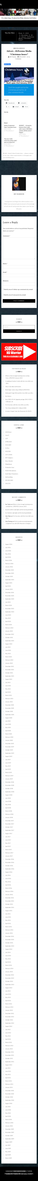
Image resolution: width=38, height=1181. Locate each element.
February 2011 (9, 1084)
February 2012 (9, 1045)
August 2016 (8, 872)
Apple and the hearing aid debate (24, 509)
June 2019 (8, 763)
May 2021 (8, 689)
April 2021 (8, 692)
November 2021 (9, 669)
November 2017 (9, 824)
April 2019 (8, 769)
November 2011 (9, 1055)
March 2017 (8, 849)
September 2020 (9, 714)
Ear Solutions (8, 513)
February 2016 (9, 891)
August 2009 (8, 1142)
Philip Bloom (8, 464)
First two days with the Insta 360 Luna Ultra (17, 405)
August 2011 (8, 1065)
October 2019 (9, 750)
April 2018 (8, 807)
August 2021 (8, 679)
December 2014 (9, 936)
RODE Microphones (10, 470)
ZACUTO (7, 483)
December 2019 (9, 743)
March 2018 (8, 811)
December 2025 (9, 570)
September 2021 (9, 676)
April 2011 (8, 1077)
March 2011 (8, 1081)
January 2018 (9, 817)
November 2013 (9, 978)
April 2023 (8, 621)
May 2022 (8, 653)
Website (5, 281)
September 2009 (9, 1138)
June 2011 (8, 1071)
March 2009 (8, 1158)
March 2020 (8, 734)
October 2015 (9, 904)
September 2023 (9, 611)
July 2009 (8, 1145)
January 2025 (9, 589)
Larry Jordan (8, 454)
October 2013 (9, 981)
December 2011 (9, 1052)
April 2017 (8, 846)
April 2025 (8, 586)
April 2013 (8, 1000)
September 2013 (9, 984)
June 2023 (8, 615)
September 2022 (9, 640)
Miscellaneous (19, 48)
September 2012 (9, 1023)
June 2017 (8, 840)
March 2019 (8, 772)
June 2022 (8, 650)
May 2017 (8, 843)
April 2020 (8, 730)
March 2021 (8, 695)
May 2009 (8, 1151)
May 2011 (8, 1074)
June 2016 (8, 878)
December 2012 (9, 1013)
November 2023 (9, 608)
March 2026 (8, 560)
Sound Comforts (9, 509)
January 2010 (9, 1126)
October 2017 (9, 827)
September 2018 (9, 791)
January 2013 (9, 1010)
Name (5, 263)
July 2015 (8, 914)
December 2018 (9, 782)
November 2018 (9, 785)
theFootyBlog (8, 477)
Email (5, 272)
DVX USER (8, 445)
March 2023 (8, 624)
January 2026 (9, 566)
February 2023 (9, 628)
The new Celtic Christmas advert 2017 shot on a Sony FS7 (10, 140)
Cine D (7, 435)
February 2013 (9, 1007)
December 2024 (9, 592)
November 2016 (9, 862)
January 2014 (9, 971)
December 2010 (9, 1090)
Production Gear (9, 467)
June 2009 (8, 1148)
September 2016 (9, 869)
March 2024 (8, 605)
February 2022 (9, 660)
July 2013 (8, 991)
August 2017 (8, 833)
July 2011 (8, 1068)
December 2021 (9, 666)
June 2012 (8, 1032)
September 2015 (9, 907)
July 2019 (8, 759)
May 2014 (8, 959)
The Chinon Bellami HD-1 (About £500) (15, 408)
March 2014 (8, 965)
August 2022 (8, 644)
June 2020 (8, 724)
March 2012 (8, 1042)
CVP (6, 438)
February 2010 (9, 1122)
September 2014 (9, 946)
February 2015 (9, 930)
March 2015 (8, 926)
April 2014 (8, 962)
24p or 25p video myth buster (13, 386)
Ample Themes (28, 1174)
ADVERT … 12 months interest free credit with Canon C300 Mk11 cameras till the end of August (25, 129)
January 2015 (9, 933)
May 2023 (8, 618)
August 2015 (8, 910)
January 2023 (9, 631)
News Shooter (9, 461)
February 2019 (9, 775)
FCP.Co (7, 448)
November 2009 (9, 1132)
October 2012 (9, 1020)
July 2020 (8, 721)
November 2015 (9, 901)
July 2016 (8, 875)
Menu (5, 23)
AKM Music (8, 432)
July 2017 (8, 836)
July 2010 (8, 1106)
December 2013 (9, 975)
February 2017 (9, 852)
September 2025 (9, 579)
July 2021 (8, 682)
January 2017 (9, 856)
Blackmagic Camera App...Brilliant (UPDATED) (17, 389)
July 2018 (8, 798)
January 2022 (9, 663)
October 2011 (9, 1058)
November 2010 (9, 1093)
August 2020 (8, 718)
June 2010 (8, 1110)
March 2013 (8, 1004)
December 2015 (9, 897)
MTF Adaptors (9, 457)
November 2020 (9, 708)
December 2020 (9, 705)
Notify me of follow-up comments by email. (18, 289)
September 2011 (9, 1061)
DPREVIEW (8, 441)
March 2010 (8, 1119)
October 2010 (9, 1097)
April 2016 (8, 885)
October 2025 (9, 576)
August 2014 (8, 949)
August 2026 (8, 544)
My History (8, 396)
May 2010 (8, 1113)
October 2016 (9, 865)
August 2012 (8, 1026)
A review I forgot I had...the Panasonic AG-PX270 (18, 411)
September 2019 (9, 753)
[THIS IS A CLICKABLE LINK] (19, 351)
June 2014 (8, 955)
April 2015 (8, 923)
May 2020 (8, 727)
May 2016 (8, 881)
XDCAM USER (9, 480)
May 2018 (8, 804)
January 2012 (9, 1049)
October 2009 (9, 1135)
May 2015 (8, 920)
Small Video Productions (11, 474)
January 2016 (9, 894)
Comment (6, 236)
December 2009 (9, 1129)
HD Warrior (13, 57)
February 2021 (9, 698)
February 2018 (9, 814)
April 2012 (8, 1039)
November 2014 (9, 939)
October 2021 (9, 673)
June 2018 (8, 801)
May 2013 (8, 997)
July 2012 (8, 1029)
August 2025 (8, 583)
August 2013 (8, 987)
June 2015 (8, 917)
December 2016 (9, 859)
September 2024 (9, 599)
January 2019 (9, 779)
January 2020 (9, 740)
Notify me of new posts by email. (15, 295)
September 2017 (9, 830)
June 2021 (8, 685)
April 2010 (8, 1116)
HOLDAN (8, 451)
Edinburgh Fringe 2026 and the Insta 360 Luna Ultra (19, 393)
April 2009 (8, 1155)
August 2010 (8, 1103)
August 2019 (8, 756)
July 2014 (8, 952)
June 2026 (8, 550)
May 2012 (8, 1036)
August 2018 (8, 795)
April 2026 (8, 557)
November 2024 (9, 595)
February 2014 (9, 968)
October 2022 (9, 637)
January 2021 (9, 701)
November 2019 (9, 746)
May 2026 (8, 554)
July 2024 (8, 602)
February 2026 (9, 563)
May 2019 (8, 766)
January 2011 (9, 1087)
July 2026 (8, 547)
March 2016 (8, 888)
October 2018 (9, 788)
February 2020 (9, 737)
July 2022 (8, 647)
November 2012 (9, 1016)
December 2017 (9, 820)
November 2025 (9, 573)
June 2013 (8, 994)
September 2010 (9, 1100)
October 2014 (9, 942)
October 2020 (9, 711)
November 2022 (9, 634)
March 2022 (8, 656)
